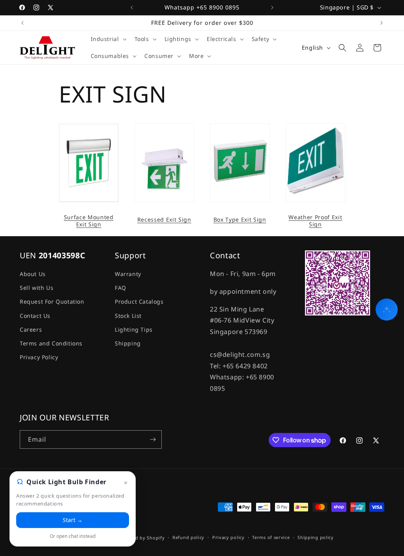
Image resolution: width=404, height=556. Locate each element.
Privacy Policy (39, 357)
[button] (108, 39)
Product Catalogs (139, 301)
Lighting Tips (134, 329)
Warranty (128, 274)
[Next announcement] (272, 7)
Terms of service (271, 537)
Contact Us (35, 315)
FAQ (120, 287)
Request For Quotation (52, 301)
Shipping (128, 343)
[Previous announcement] (131, 7)
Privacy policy (228, 537)
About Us (33, 274)
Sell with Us (36, 287)
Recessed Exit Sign (164, 219)
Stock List (128, 315)
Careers (31, 329)
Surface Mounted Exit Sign (89, 221)
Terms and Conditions (51, 343)
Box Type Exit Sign (239, 219)
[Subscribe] (152, 439)
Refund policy (188, 537)
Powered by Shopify (141, 538)
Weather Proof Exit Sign (315, 221)
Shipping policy (315, 537)
